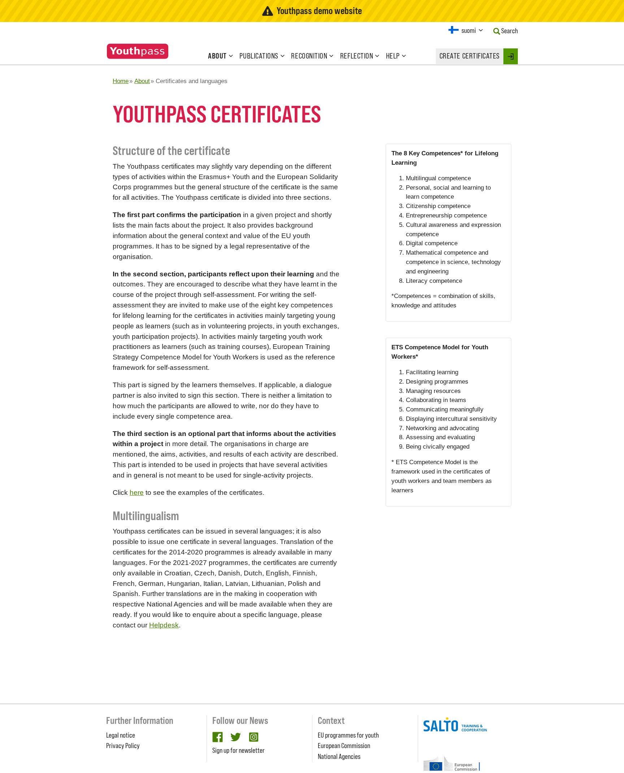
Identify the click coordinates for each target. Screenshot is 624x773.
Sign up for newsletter (238, 750)
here (137, 492)
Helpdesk (164, 625)
